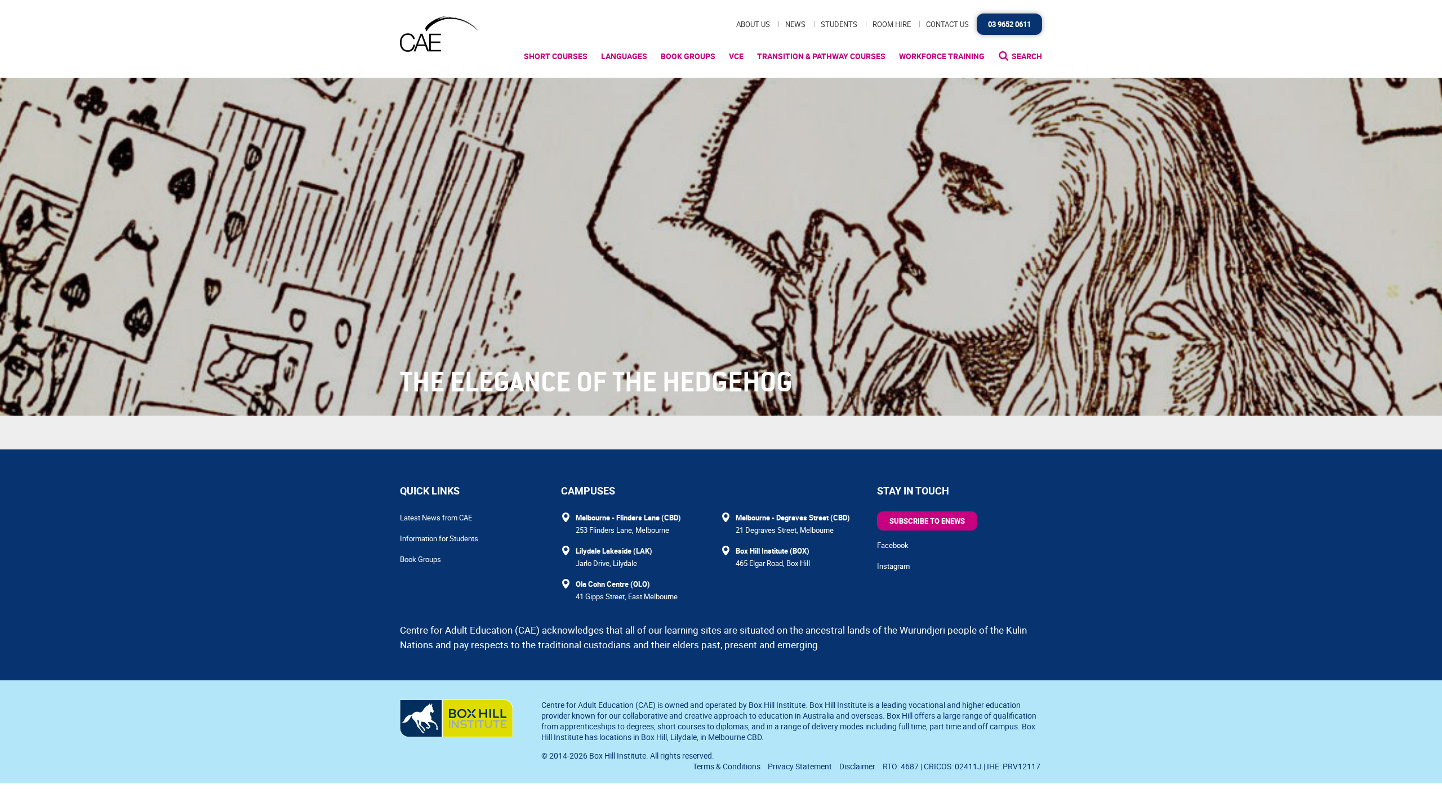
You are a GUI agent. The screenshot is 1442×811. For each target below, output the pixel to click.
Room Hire (892, 24)
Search (1027, 56)
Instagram (893, 566)
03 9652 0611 (1009, 24)
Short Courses (556, 56)
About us (753, 24)
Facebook (893, 545)
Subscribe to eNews (927, 521)
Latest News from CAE (436, 518)
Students (839, 24)
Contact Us (947, 24)
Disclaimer (857, 766)
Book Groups (688, 56)
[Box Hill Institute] (456, 734)
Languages (624, 56)
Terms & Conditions (726, 766)
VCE (736, 56)
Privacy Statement (800, 766)
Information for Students (439, 538)
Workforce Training (942, 56)
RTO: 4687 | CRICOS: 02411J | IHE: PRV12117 (962, 766)
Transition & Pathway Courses (821, 56)
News (795, 24)
